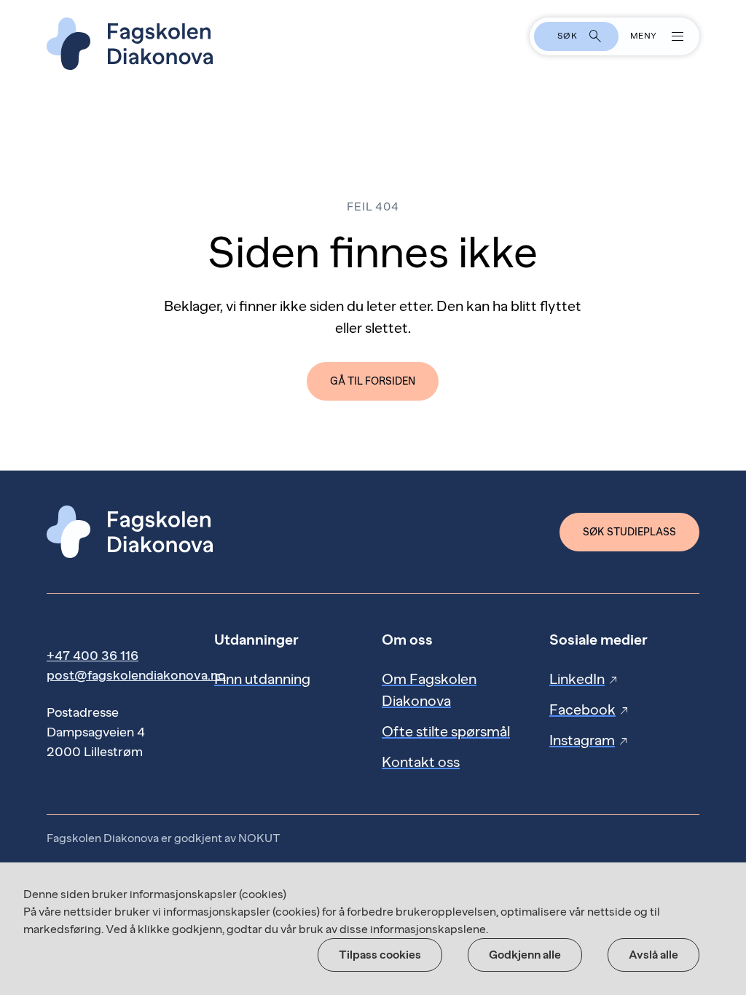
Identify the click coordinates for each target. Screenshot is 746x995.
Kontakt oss (421, 762)
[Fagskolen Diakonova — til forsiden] (373, 43)
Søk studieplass (629, 532)
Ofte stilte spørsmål (446, 731)
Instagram (589, 740)
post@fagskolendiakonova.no (136, 675)
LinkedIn (584, 679)
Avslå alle (653, 954)
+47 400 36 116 (92, 656)
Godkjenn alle (525, 954)
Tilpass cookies (380, 954)
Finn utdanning (262, 679)
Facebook (589, 709)
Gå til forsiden (372, 381)
